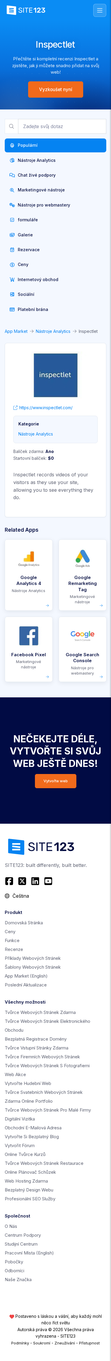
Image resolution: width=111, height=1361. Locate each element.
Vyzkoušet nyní (55, 89)
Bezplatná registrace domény (36, 1039)
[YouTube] (48, 881)
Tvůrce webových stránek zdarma (40, 1012)
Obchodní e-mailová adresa (33, 1128)
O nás (11, 1226)
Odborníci (14, 1270)
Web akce (15, 1074)
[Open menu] (99, 10)
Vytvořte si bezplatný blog (32, 1136)
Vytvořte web (56, 781)
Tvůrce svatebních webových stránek (44, 1092)
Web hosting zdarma (26, 1181)
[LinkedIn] (35, 881)
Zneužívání (64, 1343)
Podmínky (20, 1343)
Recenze (14, 949)
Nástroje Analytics (53, 331)
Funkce (12, 940)
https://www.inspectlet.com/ (46, 407)
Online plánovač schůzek (30, 1172)
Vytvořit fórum (20, 1145)
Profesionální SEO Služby (30, 1199)
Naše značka (18, 1279)
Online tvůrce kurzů (25, 1154)
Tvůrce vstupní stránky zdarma (36, 1048)
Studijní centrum (21, 1244)
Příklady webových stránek (33, 958)
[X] (22, 881)
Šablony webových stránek (33, 967)
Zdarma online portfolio (29, 1101)
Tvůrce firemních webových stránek (42, 1057)
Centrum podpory (23, 1235)
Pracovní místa (29, 1253)
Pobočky (14, 1262)
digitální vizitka (20, 1119)
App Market (16, 331)
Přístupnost (89, 1343)
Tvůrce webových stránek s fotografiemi (47, 1065)
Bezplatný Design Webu (29, 1190)
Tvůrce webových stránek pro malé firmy (48, 1110)
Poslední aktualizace (26, 985)
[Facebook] (10, 881)
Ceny (10, 931)
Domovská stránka (24, 922)
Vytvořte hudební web (28, 1083)
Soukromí (41, 1343)
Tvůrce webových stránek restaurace (44, 1163)
